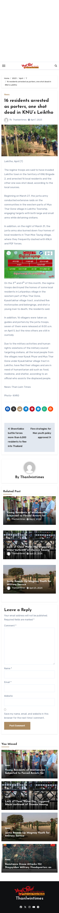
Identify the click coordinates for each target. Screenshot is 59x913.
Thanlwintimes (20, 120)
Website (8, 696)
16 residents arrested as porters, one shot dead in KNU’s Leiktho (28, 106)
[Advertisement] (29, 30)
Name (8, 668)
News (7, 95)
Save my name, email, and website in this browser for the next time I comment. (26, 715)
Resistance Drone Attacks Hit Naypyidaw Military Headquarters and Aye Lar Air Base (29, 867)
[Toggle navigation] (3, 65)
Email (7, 682)
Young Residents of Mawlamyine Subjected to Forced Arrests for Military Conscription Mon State (27, 515)
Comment (10, 625)
